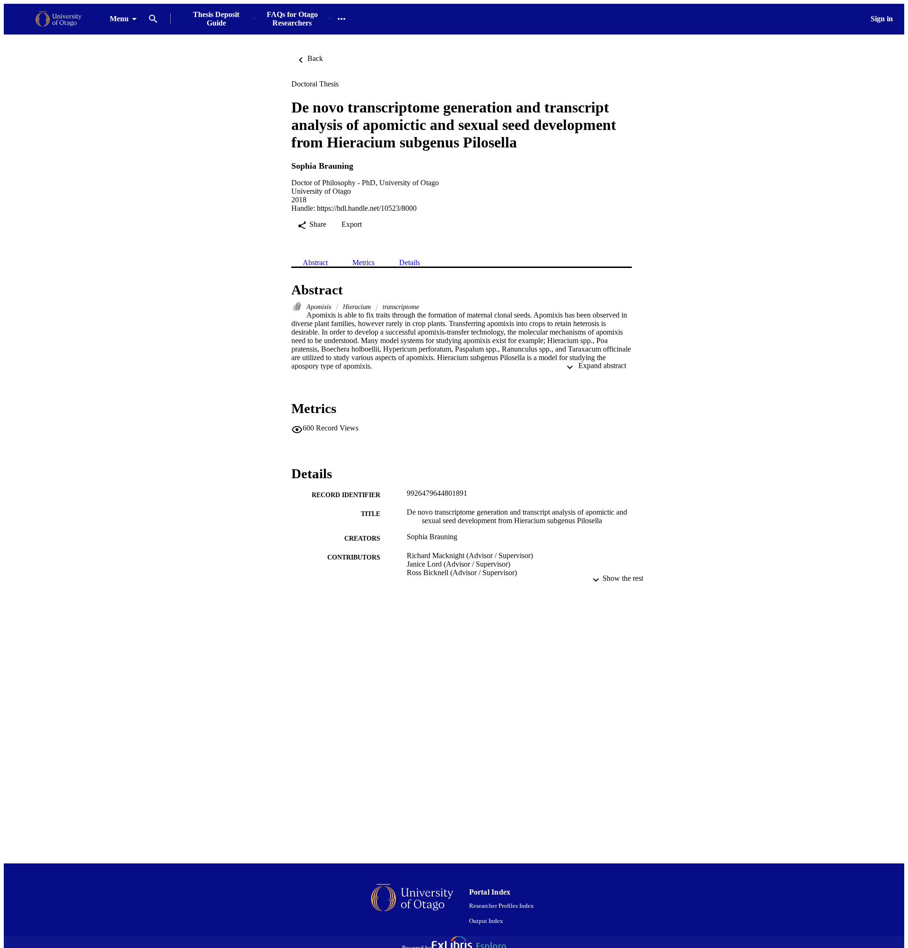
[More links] (341, 19)
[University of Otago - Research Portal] (58, 19)
